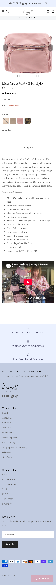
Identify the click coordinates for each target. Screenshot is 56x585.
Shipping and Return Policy (14, 447)
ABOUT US (7, 499)
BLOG (5, 494)
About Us (6, 423)
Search (5, 413)
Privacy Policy (8, 443)
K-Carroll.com (12, 106)
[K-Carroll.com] (28, 11)
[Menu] (3, 11)
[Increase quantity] (20, 136)
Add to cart (28, 148)
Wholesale (6, 452)
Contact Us (7, 418)
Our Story (6, 428)
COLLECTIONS (10, 485)
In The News (8, 433)
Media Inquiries (9, 438)
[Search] (8, 11)
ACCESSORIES (9, 480)
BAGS (5, 475)
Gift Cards (7, 457)
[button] (50, 48)
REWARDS (7, 504)
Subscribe (9, 544)
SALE (4, 489)
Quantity (6, 130)
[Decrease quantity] (5, 136)
